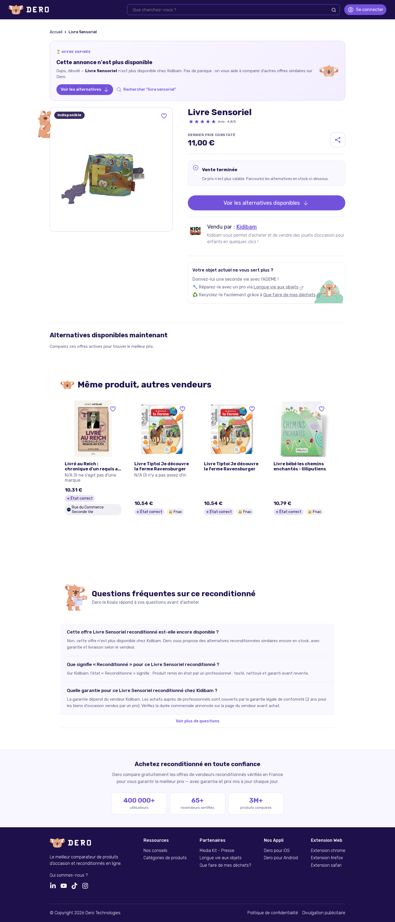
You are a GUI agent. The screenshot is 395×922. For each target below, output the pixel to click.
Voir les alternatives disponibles (262, 203)
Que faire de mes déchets (289, 294)
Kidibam (246, 227)
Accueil (56, 32)
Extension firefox (327, 857)
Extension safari (326, 865)
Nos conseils (155, 850)
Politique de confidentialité (272, 912)
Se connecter (369, 9)
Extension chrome (328, 850)
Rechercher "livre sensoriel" (149, 89)
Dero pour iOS (277, 850)
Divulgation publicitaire (323, 912)
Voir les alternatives (81, 89)
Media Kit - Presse (217, 850)
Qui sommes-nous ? (69, 875)
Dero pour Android (281, 857)
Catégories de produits (165, 857)
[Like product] (164, 116)
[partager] (337, 139)
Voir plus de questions (198, 721)
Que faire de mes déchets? (225, 865)
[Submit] (334, 10)
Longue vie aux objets (276, 287)
